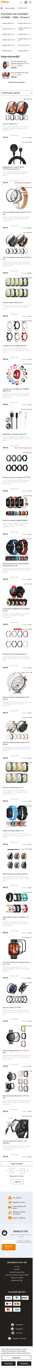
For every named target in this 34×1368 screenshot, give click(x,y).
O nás (17, 1267)
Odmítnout (8, 1364)
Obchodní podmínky (17, 1272)
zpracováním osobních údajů (24, 1242)
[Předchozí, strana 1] (11, 1170)
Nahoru (18, 1182)
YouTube (19, 1333)
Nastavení (16, 1358)
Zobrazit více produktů (16, 82)
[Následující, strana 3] (22, 1170)
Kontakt (17, 1269)
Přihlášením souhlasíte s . (24, 1242)
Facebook (19, 1325)
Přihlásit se (9, 1247)
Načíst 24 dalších (17, 1164)
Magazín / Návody (19, 1338)
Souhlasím (24, 1364)
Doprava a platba (17, 1278)
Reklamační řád (17, 1280)
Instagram (19, 1329)
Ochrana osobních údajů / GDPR (17, 1275)
